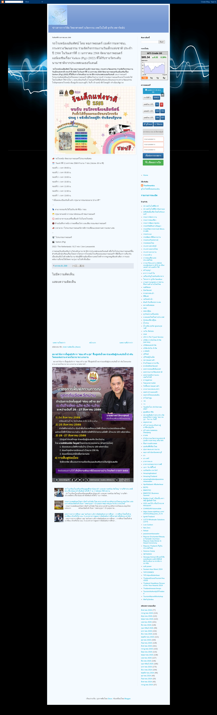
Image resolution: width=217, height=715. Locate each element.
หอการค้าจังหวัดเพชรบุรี (152, 452)
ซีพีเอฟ (146, 296)
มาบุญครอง (147, 380)
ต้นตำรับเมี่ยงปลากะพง (152, 302)
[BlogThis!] (76, 266)
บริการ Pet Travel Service (153, 337)
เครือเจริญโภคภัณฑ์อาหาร (153, 276)
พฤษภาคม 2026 (147, 619)
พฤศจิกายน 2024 (147, 673)
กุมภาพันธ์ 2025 (147, 664)
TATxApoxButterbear (151, 575)
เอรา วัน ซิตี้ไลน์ (149, 467)
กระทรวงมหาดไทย (150, 249)
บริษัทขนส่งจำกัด (149, 345)
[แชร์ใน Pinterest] (83, 266)
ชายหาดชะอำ (148, 293)
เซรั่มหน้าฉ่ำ (148, 299)
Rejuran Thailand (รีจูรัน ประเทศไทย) (152, 547)
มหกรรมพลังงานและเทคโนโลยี (151, 376)
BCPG (145, 487)
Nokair (145, 531)
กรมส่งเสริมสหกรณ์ (150, 240)
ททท (145, 308)
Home (145, 175)
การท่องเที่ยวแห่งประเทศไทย (149, 259)
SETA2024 (147, 554)
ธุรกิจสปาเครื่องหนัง (151, 314)
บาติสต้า (146, 351)
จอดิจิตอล (147, 287)
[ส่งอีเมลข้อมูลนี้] (73, 266)
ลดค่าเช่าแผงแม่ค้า (150, 392)
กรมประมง (147, 234)
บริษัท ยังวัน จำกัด (150, 348)
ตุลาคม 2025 (146, 640)
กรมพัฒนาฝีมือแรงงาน (152, 237)
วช (144, 401)
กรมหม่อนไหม (148, 243)
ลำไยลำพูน (147, 398)
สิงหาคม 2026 (146, 610)
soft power (147, 566)
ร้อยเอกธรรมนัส (149, 383)
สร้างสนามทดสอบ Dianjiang (150, 431)
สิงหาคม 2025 (146, 646)
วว (144, 404)
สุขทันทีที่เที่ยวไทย (150, 446)
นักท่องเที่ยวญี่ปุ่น (149, 320)
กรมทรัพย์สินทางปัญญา (152, 226)
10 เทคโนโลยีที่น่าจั (150, 206)
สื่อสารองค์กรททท (150, 443)
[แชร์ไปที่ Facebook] (80, 266)
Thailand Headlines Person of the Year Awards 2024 (154, 584)
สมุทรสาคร (147, 422)
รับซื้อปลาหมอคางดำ (151, 386)
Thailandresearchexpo (152, 588)
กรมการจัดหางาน (150, 217)
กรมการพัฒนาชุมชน (151, 223)
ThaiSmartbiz (149, 186)
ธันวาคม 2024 (146, 670)
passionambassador (151, 534)
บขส (145, 334)
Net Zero (146, 528)
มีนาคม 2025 (146, 661)
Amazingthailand (149, 473)
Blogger (127, 699)
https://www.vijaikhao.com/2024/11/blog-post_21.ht (153, 513)
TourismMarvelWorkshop (153, 596)
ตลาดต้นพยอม (148, 305)
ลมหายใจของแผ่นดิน (151, 395)
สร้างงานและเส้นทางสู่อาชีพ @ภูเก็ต (152, 426)
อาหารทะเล (147, 461)
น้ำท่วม (146, 323)
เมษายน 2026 (146, 622)
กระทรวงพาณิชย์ (149, 246)
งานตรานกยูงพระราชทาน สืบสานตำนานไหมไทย (153, 283)
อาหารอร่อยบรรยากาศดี (152, 464)
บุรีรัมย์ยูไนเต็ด (149, 357)
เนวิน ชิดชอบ (148, 331)
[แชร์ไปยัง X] (78, 266)
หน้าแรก (92, 343)
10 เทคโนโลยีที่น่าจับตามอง (154, 209)
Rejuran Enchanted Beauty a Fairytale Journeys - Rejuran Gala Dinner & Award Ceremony (154, 540)
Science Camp (149, 551)
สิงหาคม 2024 (146, 682)
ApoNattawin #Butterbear (153, 484)
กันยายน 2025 (146, 643)
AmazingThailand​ (150, 476)
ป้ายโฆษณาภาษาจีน (151, 363)
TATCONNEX (148, 572)
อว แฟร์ (146, 458)
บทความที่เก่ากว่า (126, 343)
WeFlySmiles (148, 599)
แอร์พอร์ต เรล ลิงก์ (150, 470)
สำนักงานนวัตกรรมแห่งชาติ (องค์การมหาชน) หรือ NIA (154, 439)
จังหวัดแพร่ (147, 290)
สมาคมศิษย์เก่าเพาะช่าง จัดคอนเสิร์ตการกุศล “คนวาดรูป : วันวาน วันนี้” (153, 417)
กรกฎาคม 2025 (147, 649)
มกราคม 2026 (146, 631)
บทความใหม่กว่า (59, 343)
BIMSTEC (147, 490)
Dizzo (110, 699)
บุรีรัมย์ (146, 354)
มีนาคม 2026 (146, 625)
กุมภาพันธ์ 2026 (147, 628)
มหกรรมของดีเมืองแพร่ (152, 369)
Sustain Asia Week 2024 (152, 569)
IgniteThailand (149, 517)
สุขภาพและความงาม (151, 449)
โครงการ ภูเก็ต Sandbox (152, 279)
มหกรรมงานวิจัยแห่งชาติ (152, 372)
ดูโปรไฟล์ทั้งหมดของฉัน (150, 189)
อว (144, 455)
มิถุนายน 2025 (146, 652)
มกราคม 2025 (146, 667)
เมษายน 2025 (146, 658)
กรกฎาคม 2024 (147, 685)
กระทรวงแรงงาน (149, 252)
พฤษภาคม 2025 (147, 655)
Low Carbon (148, 525)
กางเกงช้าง (147, 255)
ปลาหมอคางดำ (149, 360)
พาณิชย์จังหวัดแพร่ (150, 366)
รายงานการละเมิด (149, 195)
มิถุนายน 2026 (146, 616)
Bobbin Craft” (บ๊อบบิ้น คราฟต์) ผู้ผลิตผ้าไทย (153, 499)
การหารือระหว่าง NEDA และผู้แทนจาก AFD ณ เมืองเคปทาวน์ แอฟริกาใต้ (153, 265)
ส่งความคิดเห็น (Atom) (71, 347)
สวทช (145, 435)
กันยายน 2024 (146, 679)
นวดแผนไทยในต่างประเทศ (153, 317)
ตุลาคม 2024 (146, 676)
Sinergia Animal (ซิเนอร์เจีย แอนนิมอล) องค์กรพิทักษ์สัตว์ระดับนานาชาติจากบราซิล (154, 560)
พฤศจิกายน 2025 (147, 637)
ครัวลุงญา (147, 270)
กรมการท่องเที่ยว (149, 220)
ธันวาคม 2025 (146, 634)
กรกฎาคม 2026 (147, 613)
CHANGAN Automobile (152, 509)
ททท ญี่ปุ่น (147, 311)
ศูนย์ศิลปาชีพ (148, 412)
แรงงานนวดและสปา (151, 389)
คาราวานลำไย (149, 273)
